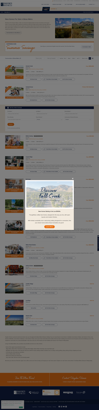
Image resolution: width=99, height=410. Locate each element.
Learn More (49, 226)
